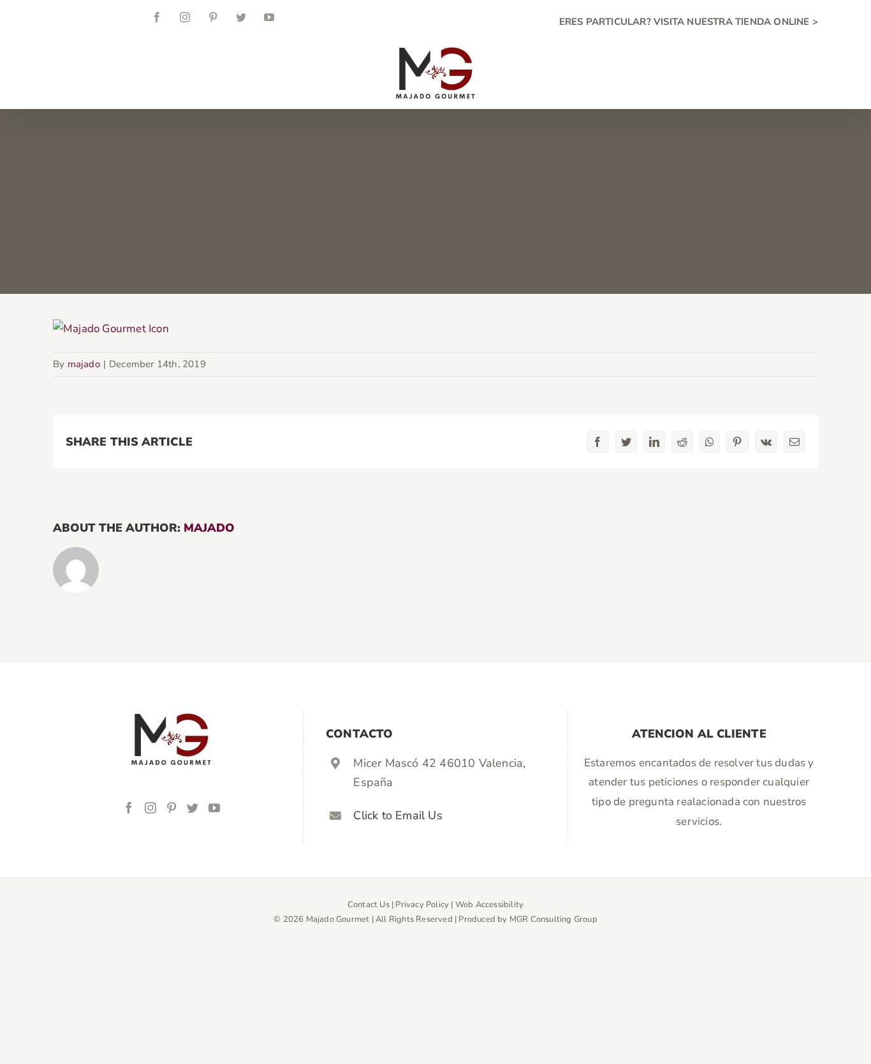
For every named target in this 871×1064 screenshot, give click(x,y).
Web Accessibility (489, 904)
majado (84, 364)
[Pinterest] (171, 807)
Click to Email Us (397, 815)
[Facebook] (129, 807)
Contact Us (369, 904)
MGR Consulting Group (553, 919)
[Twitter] (192, 807)
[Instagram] (150, 807)
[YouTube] (214, 807)
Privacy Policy (422, 904)
